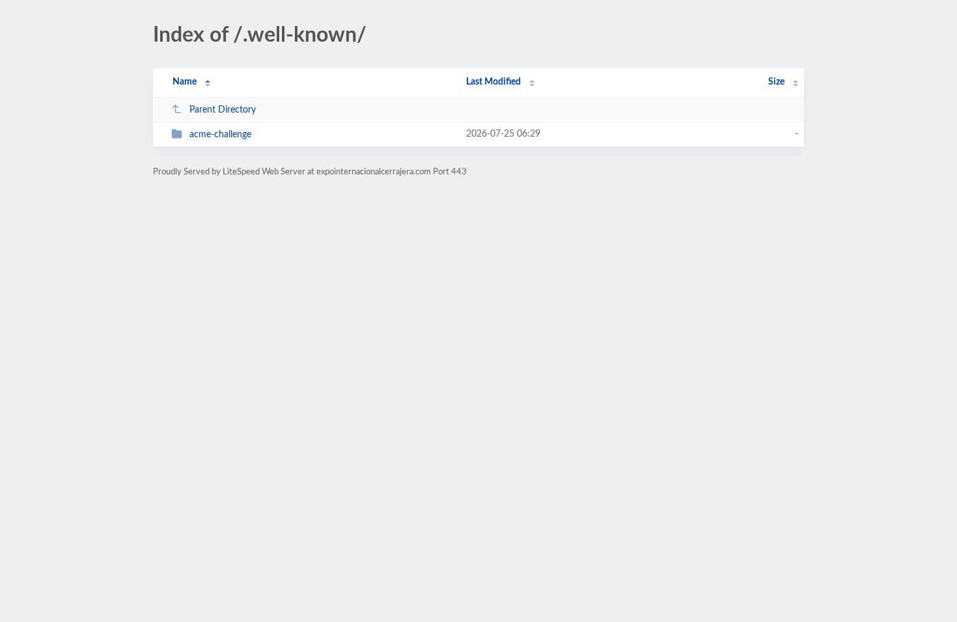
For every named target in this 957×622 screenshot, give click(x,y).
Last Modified (493, 82)
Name (185, 82)
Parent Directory (222, 110)
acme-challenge (220, 134)
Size (776, 82)
